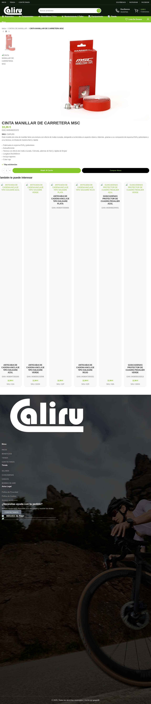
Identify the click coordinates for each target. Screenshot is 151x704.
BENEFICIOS (7, 454)
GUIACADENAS (8, 475)
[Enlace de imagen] (47, 415)
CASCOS (5, 479)
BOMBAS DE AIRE (9, 483)
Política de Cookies (9, 496)
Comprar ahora (115, 170)
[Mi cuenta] (148, 19)
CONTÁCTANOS (8, 462)
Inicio (4, 28)
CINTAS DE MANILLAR (17, 28)
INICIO (4, 450)
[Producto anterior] (3, 31)
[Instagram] (11, 439)
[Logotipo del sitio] (13, 10)
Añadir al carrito (46, 170)
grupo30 (96, 700)
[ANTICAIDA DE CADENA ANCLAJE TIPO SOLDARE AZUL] (10, 273)
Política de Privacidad (10, 492)
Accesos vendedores (10, 500)
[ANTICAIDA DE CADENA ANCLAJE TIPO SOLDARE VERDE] (35, 273)
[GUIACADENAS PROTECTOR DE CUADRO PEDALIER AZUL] (110, 189)
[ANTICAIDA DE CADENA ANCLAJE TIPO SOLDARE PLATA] (60, 189)
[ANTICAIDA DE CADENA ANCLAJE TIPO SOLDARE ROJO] (85, 273)
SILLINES (5, 471)
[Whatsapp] (5, 439)
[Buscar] (99, 11)
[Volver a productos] (6, 31)
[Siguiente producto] (9, 31)
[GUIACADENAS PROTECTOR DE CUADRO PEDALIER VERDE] (135, 273)
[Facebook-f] (18, 439)
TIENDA (5, 458)
